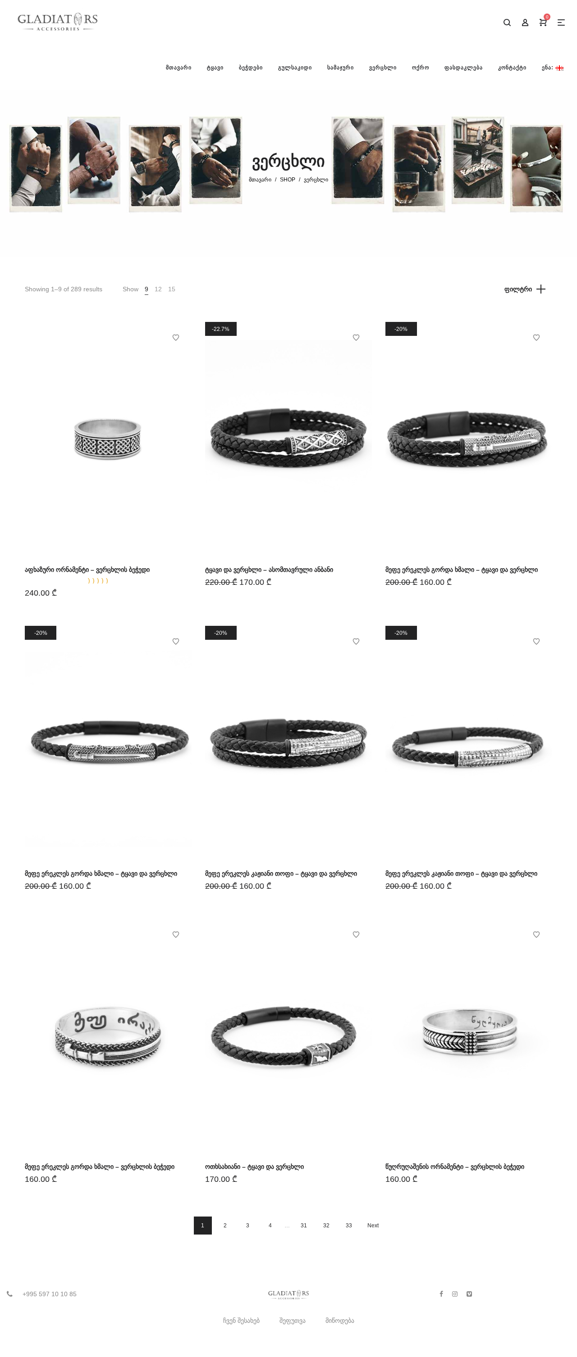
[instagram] (455, 1294)
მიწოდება (339, 1320)
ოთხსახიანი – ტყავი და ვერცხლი (254, 1166)
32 (326, 1225)
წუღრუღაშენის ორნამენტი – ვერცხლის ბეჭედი (454, 1166)
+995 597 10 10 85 (50, 1294)
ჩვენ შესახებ (241, 1320)
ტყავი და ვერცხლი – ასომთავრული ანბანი (269, 569)
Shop (287, 179)
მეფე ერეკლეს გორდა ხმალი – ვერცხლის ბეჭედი (99, 1166)
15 (171, 289)
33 (349, 1225)
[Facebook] (441, 1294)
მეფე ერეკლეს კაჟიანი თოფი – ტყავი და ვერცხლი (281, 873)
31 (304, 1225)
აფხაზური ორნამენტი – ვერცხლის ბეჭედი (87, 569)
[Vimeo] (469, 1294)
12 (158, 289)
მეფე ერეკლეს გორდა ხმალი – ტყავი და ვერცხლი (461, 569)
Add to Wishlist (176, 337)
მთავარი (260, 179)
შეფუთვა (292, 1320)
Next (373, 1225)
